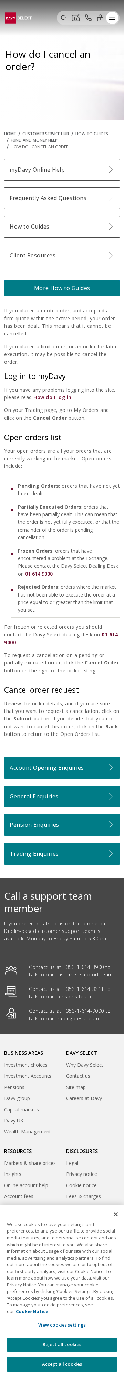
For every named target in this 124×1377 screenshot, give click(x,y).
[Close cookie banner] (115, 1214)
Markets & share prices (30, 1163)
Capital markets (21, 1110)
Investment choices (26, 1065)
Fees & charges (83, 1196)
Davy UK (13, 1121)
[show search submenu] (64, 18)
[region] (62, 1291)
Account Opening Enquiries (47, 768)
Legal (72, 1163)
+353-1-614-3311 (83, 989)
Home (10, 134)
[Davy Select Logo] (18, 17)
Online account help (26, 1185)
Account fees (18, 1196)
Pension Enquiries (34, 825)
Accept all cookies (62, 1364)
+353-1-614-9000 (83, 1011)
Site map (76, 1087)
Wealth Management (27, 1132)
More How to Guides (62, 288)
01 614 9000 (39, 573)
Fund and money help (34, 140)
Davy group (17, 1099)
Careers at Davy (84, 1098)
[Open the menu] (112, 18)
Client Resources (32, 255)
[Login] (100, 17)
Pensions (14, 1087)
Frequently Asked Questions (48, 198)
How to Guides (91, 134)
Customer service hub (45, 134)
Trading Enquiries (34, 853)
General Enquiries (34, 796)
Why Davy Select (84, 1065)
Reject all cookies (62, 1344)
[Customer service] (88, 18)
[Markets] (76, 18)
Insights (12, 1174)
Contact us (78, 1076)
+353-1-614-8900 (83, 967)
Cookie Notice (32, 1311)
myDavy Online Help (37, 169)
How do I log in (52, 397)
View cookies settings (62, 1325)
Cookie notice (81, 1185)
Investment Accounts (27, 1076)
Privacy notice (81, 1174)
